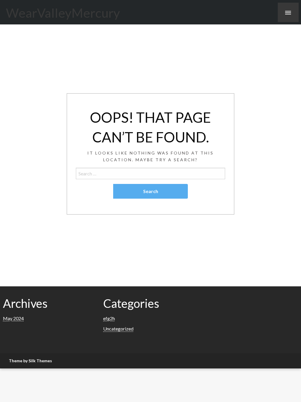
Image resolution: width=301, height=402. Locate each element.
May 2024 (13, 318)
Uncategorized (118, 328)
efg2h (109, 318)
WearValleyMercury (63, 12)
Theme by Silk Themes (30, 360)
